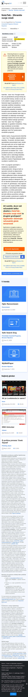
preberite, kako (14, 543)
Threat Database (6, 8)
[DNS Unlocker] (14, 417)
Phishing (4, 445)
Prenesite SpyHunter (12, 249)
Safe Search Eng (9, 333)
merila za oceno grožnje (19, 656)
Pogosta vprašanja (16, 513)
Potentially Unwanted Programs (11, 336)
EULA (7, 89)
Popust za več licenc (12, 257)
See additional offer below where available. (14, 87)
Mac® (13, 85)
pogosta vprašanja (8, 656)
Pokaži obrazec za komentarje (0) (12, 273)
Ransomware (6, 307)
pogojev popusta (6, 637)
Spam (9, 445)
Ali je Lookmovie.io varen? (14, 398)
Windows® (19, 83)
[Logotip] (7, 3)
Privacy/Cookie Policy (16, 89)
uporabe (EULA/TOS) (18, 653)
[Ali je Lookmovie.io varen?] (14, 388)
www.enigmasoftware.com (16, 578)
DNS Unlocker (8, 427)
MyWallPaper (7, 363)
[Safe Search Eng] (14, 323)
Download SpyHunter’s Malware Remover (12, 77)
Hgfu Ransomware (10, 304)
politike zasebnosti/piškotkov (19, 636)
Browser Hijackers (7, 337)
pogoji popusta (16, 542)
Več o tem (19, 691)
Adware (4, 430)
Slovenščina (21, 3)
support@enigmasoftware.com (8, 599)
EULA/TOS (16, 541)
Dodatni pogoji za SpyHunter (9, 667)
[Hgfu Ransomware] (14, 294)
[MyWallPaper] (14, 353)
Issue (3, 401)
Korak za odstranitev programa (14, 663)
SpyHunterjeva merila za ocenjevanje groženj (13, 665)
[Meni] (24, 3)
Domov (3, 663)
